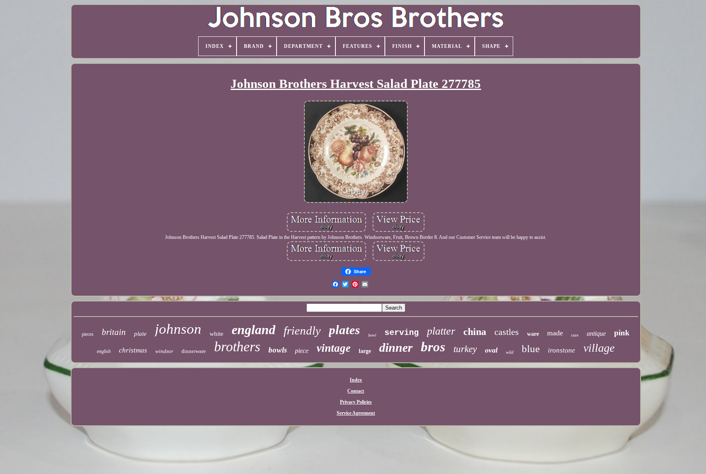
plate (140, 333)
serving (401, 332)
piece (301, 350)
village (598, 347)
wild (510, 352)
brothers (237, 346)
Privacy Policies (356, 402)
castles (506, 332)
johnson (178, 329)
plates (344, 330)
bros (433, 346)
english (104, 351)
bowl (372, 335)
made (555, 333)
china (474, 331)
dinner (396, 347)
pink (622, 332)
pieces (88, 334)
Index (356, 380)
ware (533, 334)
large (365, 351)
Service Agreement (356, 413)
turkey (465, 349)
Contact (355, 391)
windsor (164, 351)
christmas (133, 350)
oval (491, 350)
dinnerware (193, 351)
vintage (334, 348)
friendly (302, 330)
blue (531, 348)
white (216, 333)
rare (575, 334)
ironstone (561, 350)
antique (596, 333)
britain (114, 332)
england (253, 329)
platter (441, 331)
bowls (277, 350)
